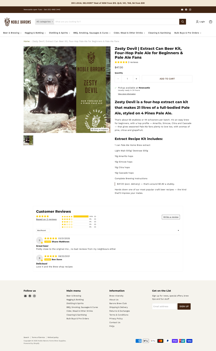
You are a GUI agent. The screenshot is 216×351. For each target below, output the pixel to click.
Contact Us (114, 322)
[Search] (182, 22)
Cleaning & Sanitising (159, 33)
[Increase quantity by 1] (136, 78)
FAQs (111, 326)
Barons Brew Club (118, 303)
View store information (127, 94)
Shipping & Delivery (118, 307)
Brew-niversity (116, 296)
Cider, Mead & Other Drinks (129, 33)
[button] (121, 62)
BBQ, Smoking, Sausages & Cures (91, 33)
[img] (51, 238)
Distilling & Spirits (59, 33)
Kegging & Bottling (34, 33)
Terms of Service (38, 337)
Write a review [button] (170, 217)
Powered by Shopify (31, 343)
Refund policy (53, 337)
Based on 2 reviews (46, 219)
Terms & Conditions (118, 315)
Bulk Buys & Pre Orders (187, 33)
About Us (113, 299)
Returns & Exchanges (119, 311)
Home (27, 41)
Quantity (119, 73)
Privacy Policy (116, 318)
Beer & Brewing (11, 33)
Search (26, 337)
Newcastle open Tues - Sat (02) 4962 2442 (42, 9)
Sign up (184, 306)
